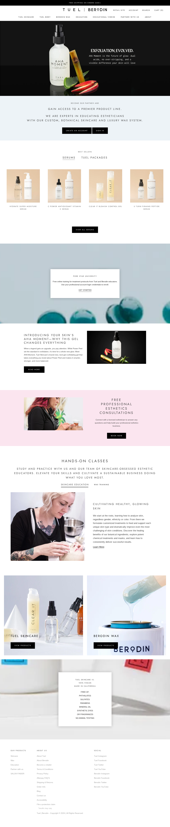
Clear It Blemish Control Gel (105, 206)
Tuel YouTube (100, 769)
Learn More (98, 547)
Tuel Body (45, 17)
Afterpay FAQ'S (43, 778)
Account (134, 10)
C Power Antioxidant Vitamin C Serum (64, 207)
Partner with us (17, 769)
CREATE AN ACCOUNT (77, 130)
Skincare (14, 756)
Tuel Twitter (99, 765)
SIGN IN (100, 130)
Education (82, 17)
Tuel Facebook (100, 760)
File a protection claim (46, 804)
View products (22, 645)
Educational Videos (104, 17)
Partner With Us (130, 17)
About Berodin (43, 760)
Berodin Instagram (102, 774)
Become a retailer (44, 765)
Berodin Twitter (100, 782)
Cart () (158, 10)
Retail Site (119, 10)
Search (146, 10)
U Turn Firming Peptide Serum (147, 207)
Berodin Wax (63, 17)
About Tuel (41, 756)
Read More (34, 369)
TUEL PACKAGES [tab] (94, 158)
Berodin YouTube (101, 787)
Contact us (41, 796)
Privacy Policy (42, 774)
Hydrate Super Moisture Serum (23, 207)
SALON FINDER (17, 774)
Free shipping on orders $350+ (85, 3)
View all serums (85, 230)
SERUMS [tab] (69, 158)
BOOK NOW (116, 436)
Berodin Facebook (101, 778)
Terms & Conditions (45, 769)
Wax (12, 760)
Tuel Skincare (26, 17)
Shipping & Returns (45, 782)
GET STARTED (85, 290)
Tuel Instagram (100, 756)
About (148, 17)
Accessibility (42, 800)
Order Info (41, 787)
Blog (39, 791)
